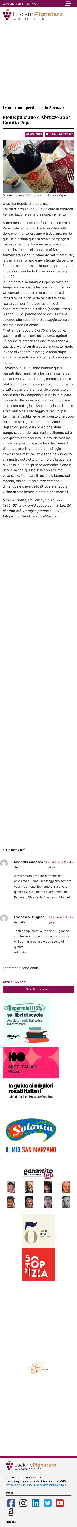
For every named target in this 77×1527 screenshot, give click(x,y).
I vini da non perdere (21, 107)
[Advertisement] (38, 62)
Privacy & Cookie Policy (19, 1484)
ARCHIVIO (30, 3)
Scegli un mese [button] (37, 989)
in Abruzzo (54, 107)
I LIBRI (19, 3)
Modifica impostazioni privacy (50, 1484)
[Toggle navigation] (67, 3)
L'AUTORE (8, 3)
